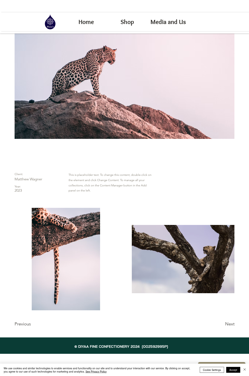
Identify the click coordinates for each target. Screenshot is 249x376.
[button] (227, 18)
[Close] (244, 370)
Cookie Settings (212, 370)
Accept (233, 370)
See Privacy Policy (96, 371)
